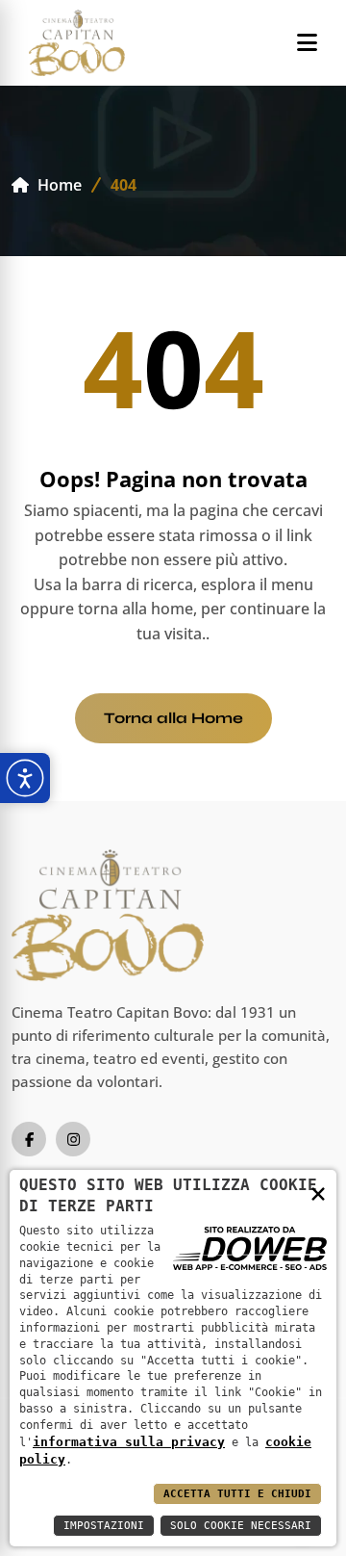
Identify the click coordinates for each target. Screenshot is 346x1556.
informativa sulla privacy (129, 1442)
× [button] (318, 1192)
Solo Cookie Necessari (240, 1525)
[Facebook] (29, 1139)
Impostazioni (103, 1525)
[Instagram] (73, 1139)
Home (58, 184)
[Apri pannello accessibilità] (25, 778)
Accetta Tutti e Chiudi (237, 1494)
